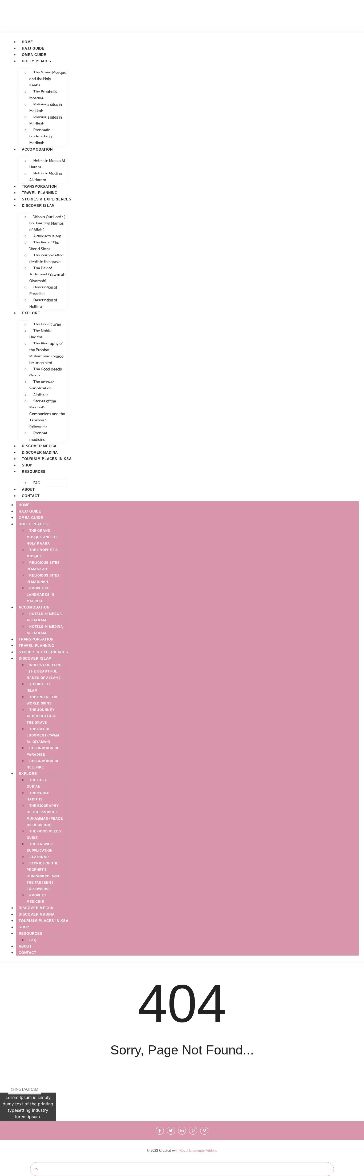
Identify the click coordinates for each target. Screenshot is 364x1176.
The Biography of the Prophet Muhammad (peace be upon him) (46, 353)
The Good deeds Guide (45, 372)
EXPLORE (31, 313)
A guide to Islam (47, 236)
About (28, 490)
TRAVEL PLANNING (40, 193)
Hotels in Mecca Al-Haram (48, 164)
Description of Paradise (43, 290)
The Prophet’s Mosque (43, 95)
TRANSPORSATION (39, 186)
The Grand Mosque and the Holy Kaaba (47, 78)
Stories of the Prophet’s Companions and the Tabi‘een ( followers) (47, 414)
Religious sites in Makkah (45, 107)
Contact (31, 496)
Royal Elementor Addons (198, 1151)
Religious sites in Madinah (45, 120)
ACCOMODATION (37, 149)
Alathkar (40, 395)
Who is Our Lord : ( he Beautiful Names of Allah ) (47, 223)
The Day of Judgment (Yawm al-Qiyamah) (47, 274)
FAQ (37, 483)
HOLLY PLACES (36, 61)
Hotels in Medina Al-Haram (45, 176)
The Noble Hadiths (40, 334)
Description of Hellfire (43, 303)
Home (27, 42)
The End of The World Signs (44, 245)
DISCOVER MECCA (39, 446)
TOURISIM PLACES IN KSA (47, 459)
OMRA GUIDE (34, 55)
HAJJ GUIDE (33, 48)
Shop (27, 465)
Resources (34, 472)
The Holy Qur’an (47, 324)
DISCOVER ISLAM (38, 206)
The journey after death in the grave (46, 258)
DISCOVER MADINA (40, 452)
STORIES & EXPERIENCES (46, 199)
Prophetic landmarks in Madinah (40, 136)
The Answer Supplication (41, 385)
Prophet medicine (38, 436)
